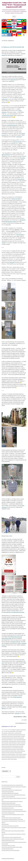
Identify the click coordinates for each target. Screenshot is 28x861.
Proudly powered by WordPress (8, 858)
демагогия (18, 741)
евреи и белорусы (13, 742)
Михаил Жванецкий (6, 751)
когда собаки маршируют (17, 747)
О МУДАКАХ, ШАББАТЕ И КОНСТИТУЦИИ (10, 793)
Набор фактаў (13, 79)
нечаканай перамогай (12, 125)
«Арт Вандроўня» (11, 731)
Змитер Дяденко (5, 744)
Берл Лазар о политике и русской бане (10, 825)
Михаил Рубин (14, 751)
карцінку (3, 55)
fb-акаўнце (22, 158)
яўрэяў (3, 242)
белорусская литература (12, 738)
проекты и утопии (6, 752)
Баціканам (19, 136)
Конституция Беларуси (6, 749)
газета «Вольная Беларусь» (20, 739)
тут (11, 669)
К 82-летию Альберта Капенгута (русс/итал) (11, 804)
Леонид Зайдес (20, 749)
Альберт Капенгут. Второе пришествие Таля (11, 837)
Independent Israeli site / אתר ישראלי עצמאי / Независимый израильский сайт (14, 5)
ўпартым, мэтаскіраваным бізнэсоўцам (15, 612)
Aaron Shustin (14, 759)
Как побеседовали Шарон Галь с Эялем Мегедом (12, 785)
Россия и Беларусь (11, 754)
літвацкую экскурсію (15, 641)
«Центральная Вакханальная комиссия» (16, 734)
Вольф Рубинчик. (9, 739)
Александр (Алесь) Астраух (7, 736)
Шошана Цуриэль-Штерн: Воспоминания (10, 850)
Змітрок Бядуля (12, 744)
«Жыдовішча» (5, 733)
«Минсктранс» (11, 733)
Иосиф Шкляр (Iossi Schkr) (17, 746)
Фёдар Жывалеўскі (17, 697)
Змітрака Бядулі (20, 234)
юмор (15, 757)
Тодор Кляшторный (14, 755)
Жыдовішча (22, 220)
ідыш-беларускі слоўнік (10, 221)
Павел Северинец (21, 751)
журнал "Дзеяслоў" (21, 742)
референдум (4, 754)
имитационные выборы (7, 746)
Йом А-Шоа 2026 (5, 824)
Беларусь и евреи (16, 729)
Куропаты (14, 749)
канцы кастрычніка (17, 141)
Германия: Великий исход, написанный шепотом (12, 809)
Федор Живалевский (9, 757)
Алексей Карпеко (17, 736)
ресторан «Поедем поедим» (16, 752)
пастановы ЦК (21, 179)
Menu (14, 16)
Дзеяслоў (17, 713)
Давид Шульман (12, 741)
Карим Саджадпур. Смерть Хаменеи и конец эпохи (13, 839)
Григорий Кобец (5, 741)
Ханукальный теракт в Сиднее (8, 845)
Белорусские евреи (16, 198)
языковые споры (20, 757)
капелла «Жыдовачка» (6, 747)
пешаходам (11, 262)
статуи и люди (19, 754)
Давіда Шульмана (6, 154)
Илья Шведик (22, 744)
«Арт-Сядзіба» (19, 731)
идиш (17, 744)
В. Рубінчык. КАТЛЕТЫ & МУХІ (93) (13, 47)
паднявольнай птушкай (7, 115)
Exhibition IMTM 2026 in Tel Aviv (8, 840)
